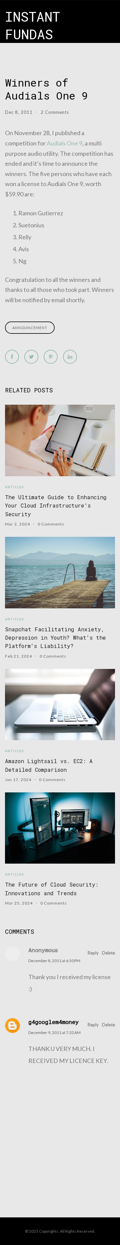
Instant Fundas (32, 25)
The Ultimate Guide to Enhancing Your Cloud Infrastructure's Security (56, 506)
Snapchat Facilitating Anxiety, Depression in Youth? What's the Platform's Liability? (55, 638)
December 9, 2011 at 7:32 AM (54, 1032)
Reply (93, 952)
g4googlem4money (53, 1022)
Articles (14, 487)
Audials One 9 (64, 143)
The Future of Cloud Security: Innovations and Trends (51, 888)
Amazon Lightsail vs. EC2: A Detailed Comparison (49, 765)
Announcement (29, 327)
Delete (108, 952)
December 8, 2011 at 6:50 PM (54, 960)
